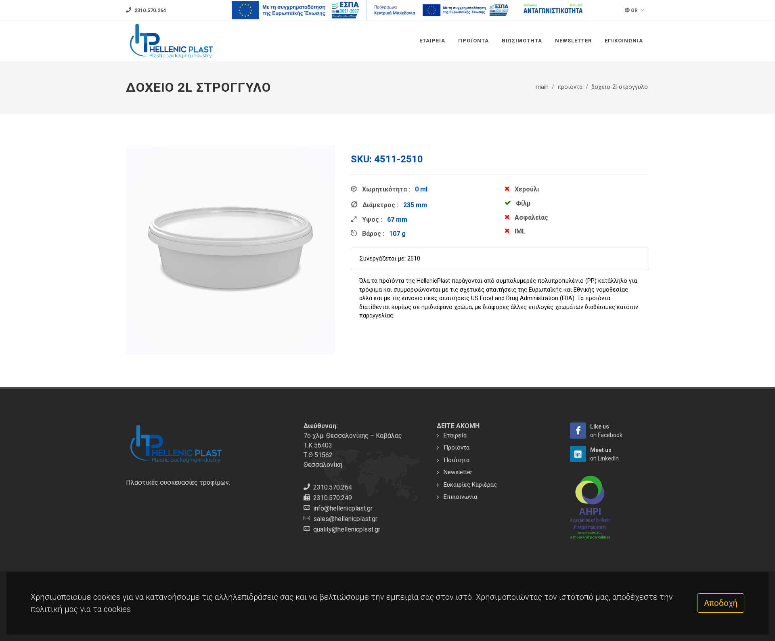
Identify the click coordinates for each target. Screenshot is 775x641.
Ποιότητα (456, 460)
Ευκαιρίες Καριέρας (470, 484)
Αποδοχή (720, 603)
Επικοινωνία (624, 41)
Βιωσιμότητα (522, 41)
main (542, 87)
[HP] (578, 430)
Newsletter (573, 41)
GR (634, 10)
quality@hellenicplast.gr (346, 529)
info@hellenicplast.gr (343, 508)
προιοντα (569, 87)
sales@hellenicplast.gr (345, 519)
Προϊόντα (473, 41)
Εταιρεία (432, 41)
